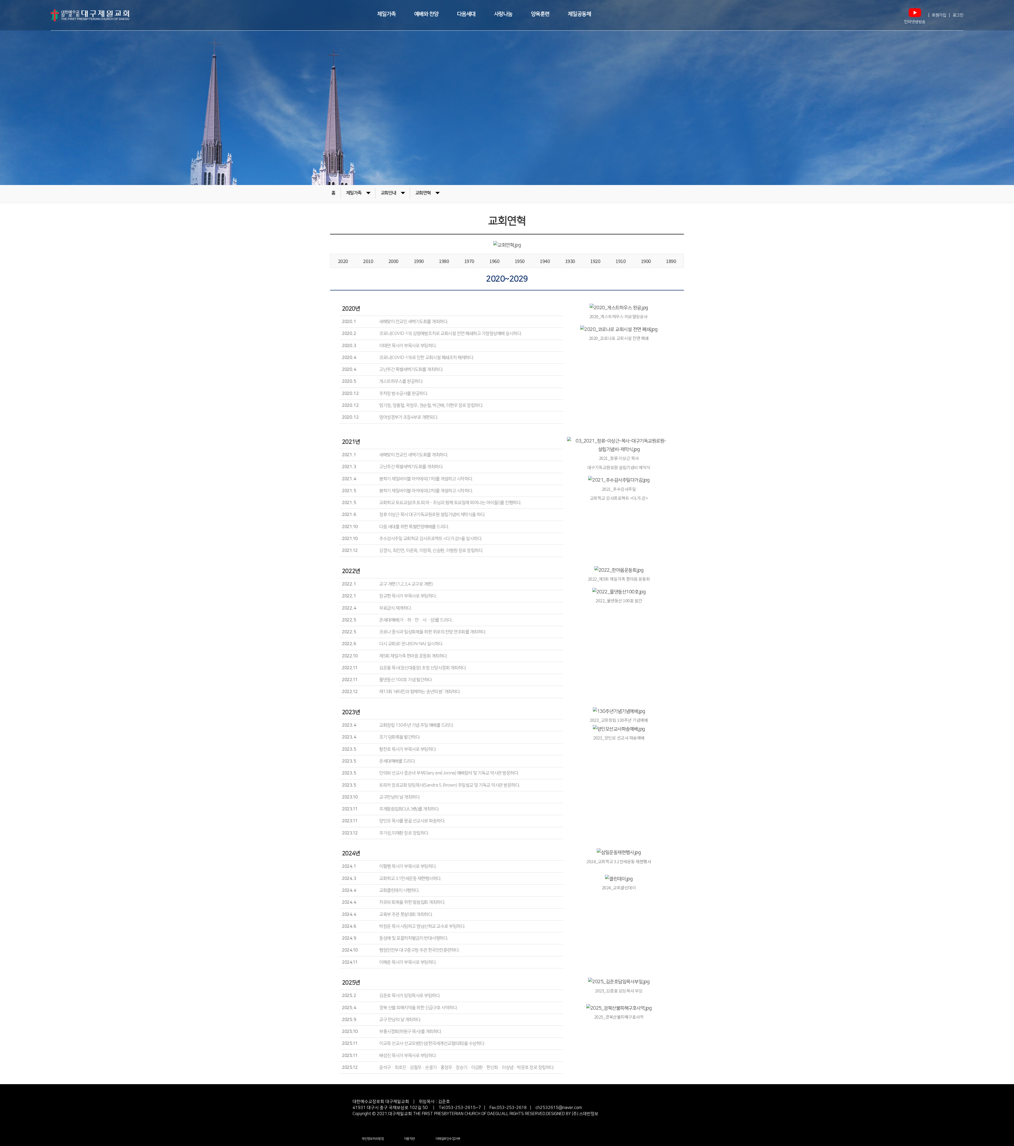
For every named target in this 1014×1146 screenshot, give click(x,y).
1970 (469, 260)
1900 (646, 260)
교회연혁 (423, 193)
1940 (545, 260)
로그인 (958, 15)
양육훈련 (540, 14)
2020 (343, 260)
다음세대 (466, 14)
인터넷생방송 (915, 22)
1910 (621, 260)
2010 (368, 260)
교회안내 (388, 193)
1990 (419, 260)
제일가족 (386, 14)
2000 (393, 260)
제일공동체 (579, 14)
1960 (494, 260)
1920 (595, 260)
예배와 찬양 (426, 14)
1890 (671, 260)
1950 (520, 260)
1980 (444, 260)
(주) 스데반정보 (584, 1113)
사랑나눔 (503, 14)
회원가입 (939, 15)
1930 (570, 260)
